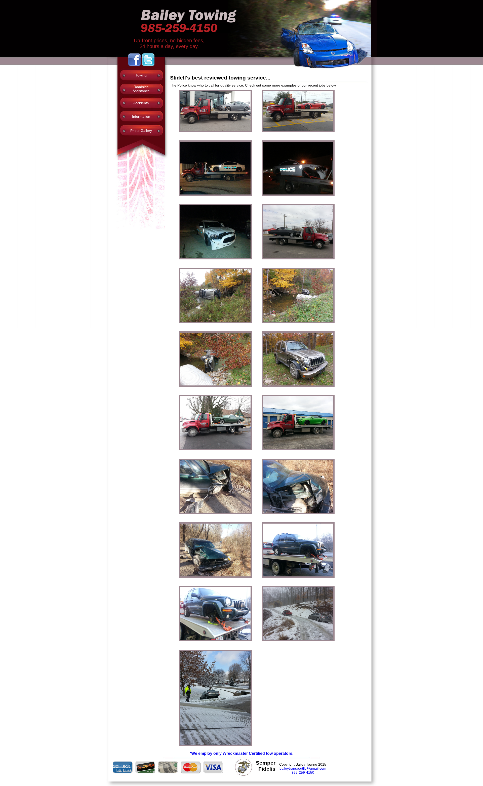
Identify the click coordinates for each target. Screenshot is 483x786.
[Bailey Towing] (211, 136)
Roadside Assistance (141, 89)
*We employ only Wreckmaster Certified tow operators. (241, 753)
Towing (141, 75)
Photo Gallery (141, 131)
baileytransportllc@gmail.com (302, 768)
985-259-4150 (303, 772)
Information (141, 116)
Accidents (141, 103)
